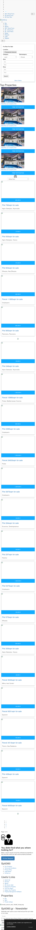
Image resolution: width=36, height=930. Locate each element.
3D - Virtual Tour (9, 30)
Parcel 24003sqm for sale (12, 460)
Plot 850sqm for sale (10, 330)
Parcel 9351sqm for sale (12, 711)
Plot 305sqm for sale (10, 648)
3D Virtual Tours (9, 15)
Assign (6, 33)
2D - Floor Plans (9, 31)
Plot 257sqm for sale (10, 554)
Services (7, 881)
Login (6, 36)
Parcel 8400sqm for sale (12, 805)
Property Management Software (13, 891)
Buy (6, 23)
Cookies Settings (11, 926)
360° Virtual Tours (9, 14)
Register (7, 38)
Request (7, 35)
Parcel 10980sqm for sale (12, 397)
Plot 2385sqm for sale (11, 429)
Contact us (7, 873)
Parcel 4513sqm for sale (12, 742)
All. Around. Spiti (9, 885)
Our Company (8, 866)
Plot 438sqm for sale (10, 774)
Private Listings (9, 902)
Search (6, 76)
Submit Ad (7, 880)
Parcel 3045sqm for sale (12, 680)
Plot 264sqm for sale (10, 523)
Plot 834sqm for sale (10, 268)
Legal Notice (8, 871)
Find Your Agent (9, 888)
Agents (6, 26)
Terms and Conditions (10, 868)
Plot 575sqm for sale (10, 617)
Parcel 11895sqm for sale (12, 299)
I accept (30, 927)
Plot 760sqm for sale (10, 205)
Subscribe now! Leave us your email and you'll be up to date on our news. (17, 912)
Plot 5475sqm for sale (11, 585)
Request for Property (10, 886)
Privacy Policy (8, 870)
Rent (6, 25)
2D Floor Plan (8, 17)
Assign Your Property (10, 890)
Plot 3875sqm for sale (11, 491)
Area (4, 59)
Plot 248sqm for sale (10, 366)
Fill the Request (8, 858)
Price (4, 67)
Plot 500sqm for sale (10, 236)
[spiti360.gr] (3, 19)
